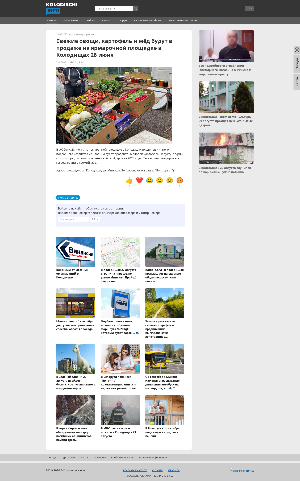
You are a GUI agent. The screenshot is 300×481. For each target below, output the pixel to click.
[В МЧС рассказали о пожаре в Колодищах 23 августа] (120, 410)
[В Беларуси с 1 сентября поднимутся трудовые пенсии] (165, 410)
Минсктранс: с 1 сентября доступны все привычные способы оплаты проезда (75, 325)
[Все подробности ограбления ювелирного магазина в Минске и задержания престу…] (226, 46)
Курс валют (68, 457)
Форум (123, 20)
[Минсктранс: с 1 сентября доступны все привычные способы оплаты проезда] (76, 303)
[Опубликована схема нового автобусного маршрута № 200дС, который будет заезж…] (120, 303)
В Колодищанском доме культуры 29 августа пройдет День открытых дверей (226, 121)
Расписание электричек (182, 20)
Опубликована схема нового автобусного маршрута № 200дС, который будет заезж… (118, 329)
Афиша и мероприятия (81, 34)
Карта (84, 457)
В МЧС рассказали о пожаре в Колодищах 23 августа (118, 432)
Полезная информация (153, 457)
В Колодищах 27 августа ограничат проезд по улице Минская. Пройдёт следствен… (119, 275)
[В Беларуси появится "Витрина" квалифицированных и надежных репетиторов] (120, 359)
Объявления (71, 20)
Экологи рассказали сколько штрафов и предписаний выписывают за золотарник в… (160, 329)
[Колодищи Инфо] (61, 9)
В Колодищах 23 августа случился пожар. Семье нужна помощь (225, 170)
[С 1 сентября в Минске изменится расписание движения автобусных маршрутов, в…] (165, 359)
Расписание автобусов (147, 20)
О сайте (157, 470)
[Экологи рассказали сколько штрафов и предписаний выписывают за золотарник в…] (165, 303)
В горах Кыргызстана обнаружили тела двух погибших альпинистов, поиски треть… (74, 434)
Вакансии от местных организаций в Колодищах (72, 273)
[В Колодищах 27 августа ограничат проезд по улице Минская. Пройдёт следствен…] (120, 252)
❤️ (139, 182)
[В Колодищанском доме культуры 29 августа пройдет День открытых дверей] (226, 97)
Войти (249, 8)
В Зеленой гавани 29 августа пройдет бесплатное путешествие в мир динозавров (75, 382)
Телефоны (100, 457)
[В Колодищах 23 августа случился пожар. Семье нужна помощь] (226, 148)
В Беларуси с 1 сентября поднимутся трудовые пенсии (162, 432)
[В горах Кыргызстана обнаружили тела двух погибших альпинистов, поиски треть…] (76, 410)
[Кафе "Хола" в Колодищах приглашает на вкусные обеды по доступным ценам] (165, 252)
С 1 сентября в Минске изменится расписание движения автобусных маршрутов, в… (162, 382)
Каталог (106, 20)
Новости (52, 20)
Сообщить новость (122, 457)
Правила (174, 470)
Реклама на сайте (135, 470)
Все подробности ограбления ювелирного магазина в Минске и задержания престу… (225, 70)
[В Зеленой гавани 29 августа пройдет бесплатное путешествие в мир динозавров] (76, 359)
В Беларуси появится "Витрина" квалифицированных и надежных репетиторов (118, 382)
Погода (52, 457)
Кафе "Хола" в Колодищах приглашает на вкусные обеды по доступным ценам (164, 275)
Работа (90, 20)
